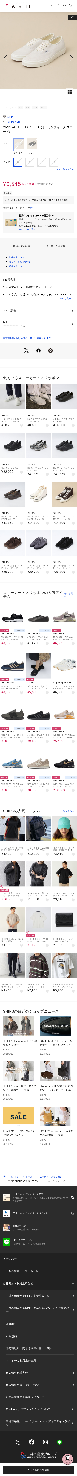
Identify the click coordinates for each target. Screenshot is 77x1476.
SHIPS (10, 117)
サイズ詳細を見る (65, 169)
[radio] (18, 146)
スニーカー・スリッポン (49, 1176)
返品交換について (17, 266)
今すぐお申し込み (27, 229)
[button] (38, 58)
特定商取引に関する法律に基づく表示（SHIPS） (27, 338)
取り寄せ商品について (20, 262)
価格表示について (17, 257)
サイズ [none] (6, 162)
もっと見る (65, 298)
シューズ (27, 1176)
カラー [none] (6, 143)
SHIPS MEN (13, 122)
